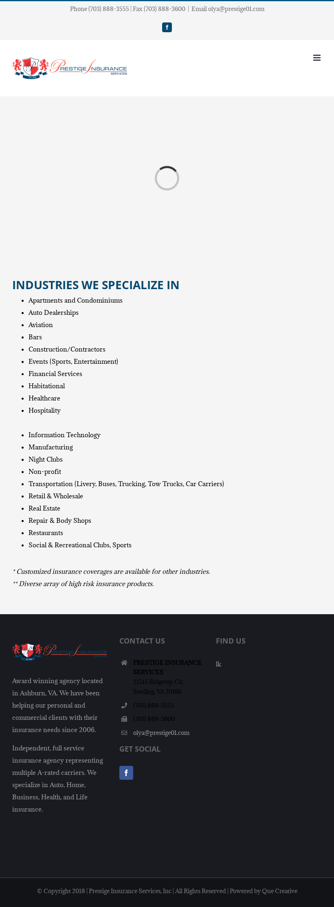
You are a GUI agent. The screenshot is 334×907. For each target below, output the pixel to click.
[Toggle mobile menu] (317, 57)
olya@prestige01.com (161, 733)
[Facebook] (126, 773)
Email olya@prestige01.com (227, 9)
